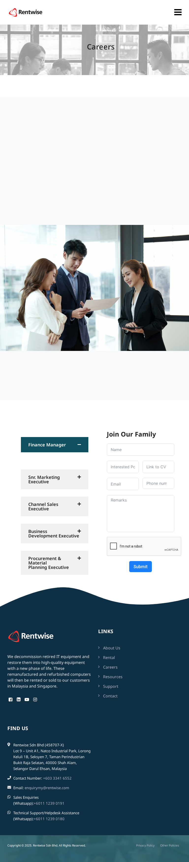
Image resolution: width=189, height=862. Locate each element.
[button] (54, 444)
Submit (140, 566)
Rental (109, 657)
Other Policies (169, 845)
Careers (110, 667)
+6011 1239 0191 (49, 803)
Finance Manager (47, 445)
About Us (111, 648)
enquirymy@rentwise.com (47, 787)
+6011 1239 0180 (49, 818)
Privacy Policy (145, 845)
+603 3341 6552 (57, 778)
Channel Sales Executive (43, 506)
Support (110, 686)
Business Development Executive (53, 533)
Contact (110, 696)
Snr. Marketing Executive (44, 479)
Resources (113, 676)
